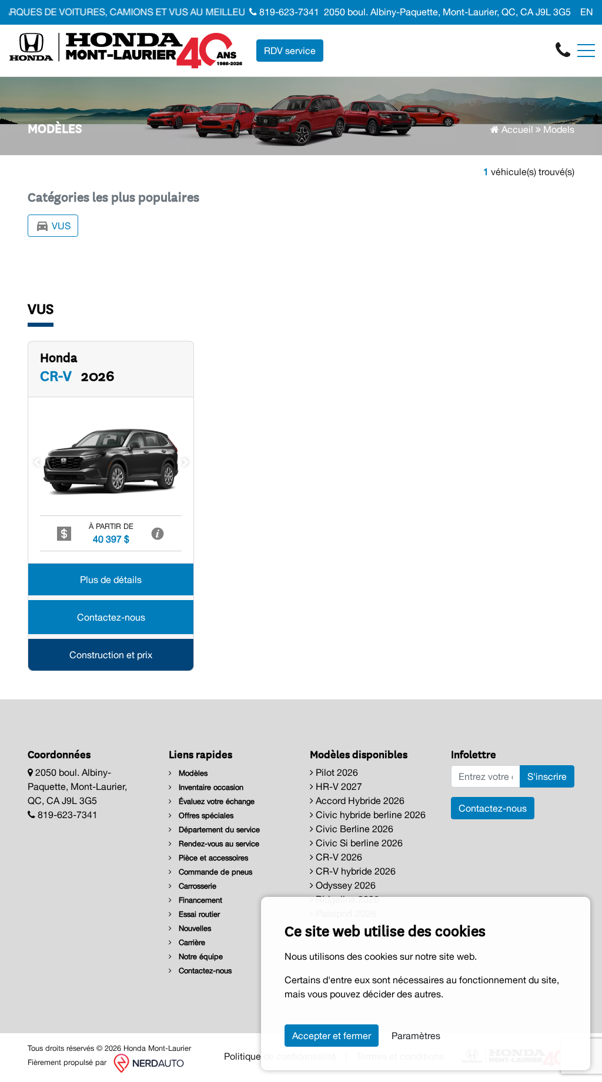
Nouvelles (193, 928)
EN (586, 11)
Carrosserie (196, 886)
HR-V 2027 (337, 786)
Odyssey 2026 (344, 885)
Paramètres (416, 1035)
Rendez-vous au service (217, 843)
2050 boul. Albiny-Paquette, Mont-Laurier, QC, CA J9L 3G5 (447, 11)
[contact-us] (563, 49)
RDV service (290, 50)
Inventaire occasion (209, 787)
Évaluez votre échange (215, 801)
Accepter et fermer (331, 1035)
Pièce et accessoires (212, 857)
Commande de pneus (214, 871)
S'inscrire (547, 776)
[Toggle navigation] (586, 50)
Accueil (516, 129)
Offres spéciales (204, 815)
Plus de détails (111, 579)
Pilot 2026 (335, 772)
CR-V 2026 (337, 857)
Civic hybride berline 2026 (369, 814)
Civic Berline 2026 (353, 828)
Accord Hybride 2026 (358, 800)
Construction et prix (110, 654)
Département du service (218, 829)
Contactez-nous (111, 617)
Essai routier (198, 914)
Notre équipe (199, 956)
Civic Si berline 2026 (358, 843)
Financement (199, 900)
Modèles (192, 773)
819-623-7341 (288, 11)
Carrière (190, 942)
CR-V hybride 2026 (354, 871)
